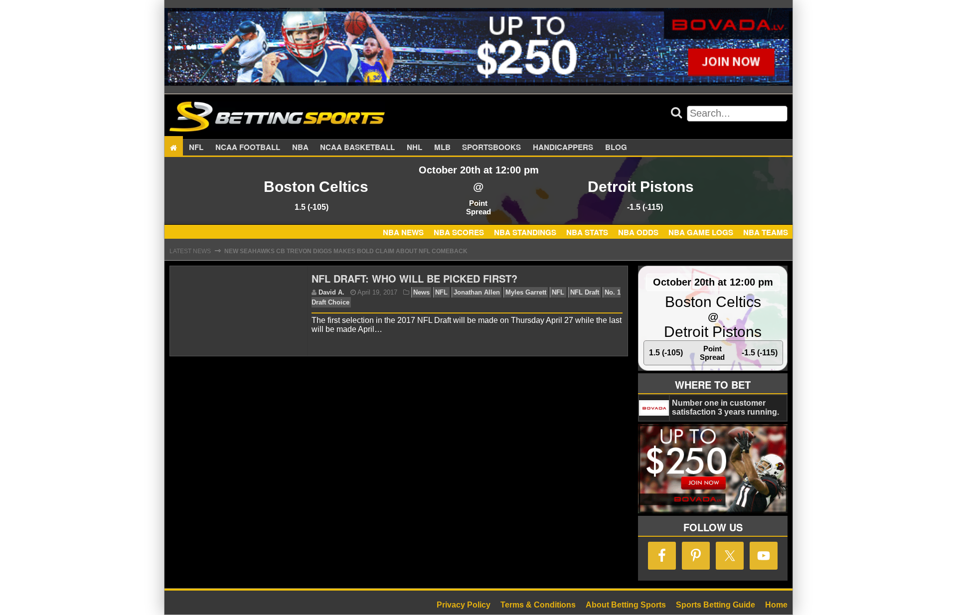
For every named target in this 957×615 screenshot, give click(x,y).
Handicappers (563, 147)
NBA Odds (638, 232)
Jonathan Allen (477, 292)
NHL (414, 147)
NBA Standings (525, 232)
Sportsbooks (491, 147)
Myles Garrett (525, 292)
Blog (616, 147)
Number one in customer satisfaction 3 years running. (725, 407)
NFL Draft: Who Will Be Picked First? (414, 278)
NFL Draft (584, 292)
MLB (442, 147)
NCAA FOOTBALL (247, 147)
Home (776, 605)
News (421, 292)
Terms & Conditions (538, 605)
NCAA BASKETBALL (357, 147)
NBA (300, 147)
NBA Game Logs (700, 232)
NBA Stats (587, 232)
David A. (331, 292)
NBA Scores (459, 232)
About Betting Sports (626, 605)
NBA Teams (765, 232)
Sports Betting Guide (715, 605)
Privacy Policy (463, 605)
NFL (196, 147)
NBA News (403, 232)
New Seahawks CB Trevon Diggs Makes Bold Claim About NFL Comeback (346, 251)
